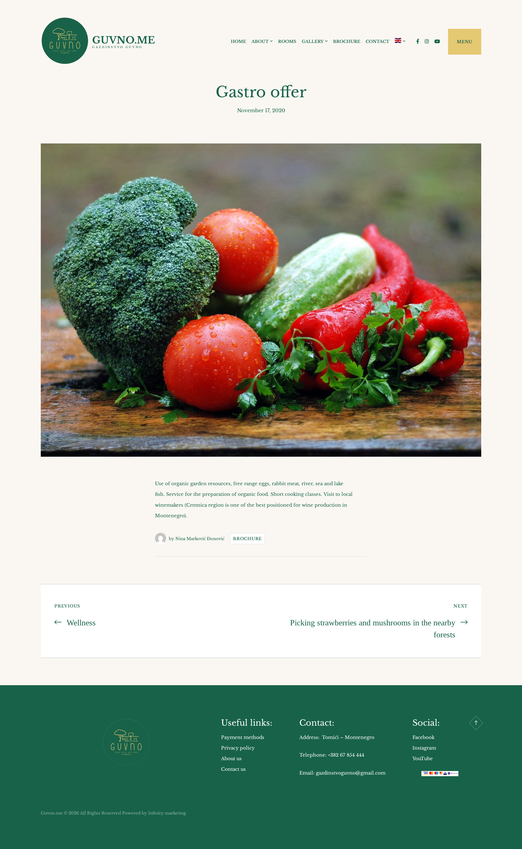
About (260, 41)
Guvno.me (123, 40)
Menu (465, 41)
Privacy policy (238, 748)
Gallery (313, 41)
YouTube (422, 759)
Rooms (287, 41)
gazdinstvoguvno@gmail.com (351, 773)
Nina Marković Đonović (200, 538)
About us (231, 759)
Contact (377, 41)
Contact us (233, 769)
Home (238, 41)
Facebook (423, 737)
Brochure (346, 41)
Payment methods (242, 737)
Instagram (424, 748)
